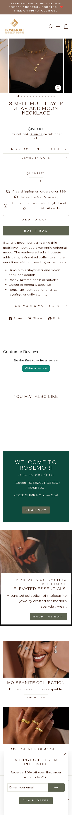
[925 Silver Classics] (36, 725)
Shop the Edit (48, 616)
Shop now (36, 697)
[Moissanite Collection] (36, 659)
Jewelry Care (36, 157)
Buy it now (36, 230)
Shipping (36, 134)
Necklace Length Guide (36, 149)
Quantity (36, 173)
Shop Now (35, 509)
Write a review (36, 368)
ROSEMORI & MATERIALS (36, 306)
